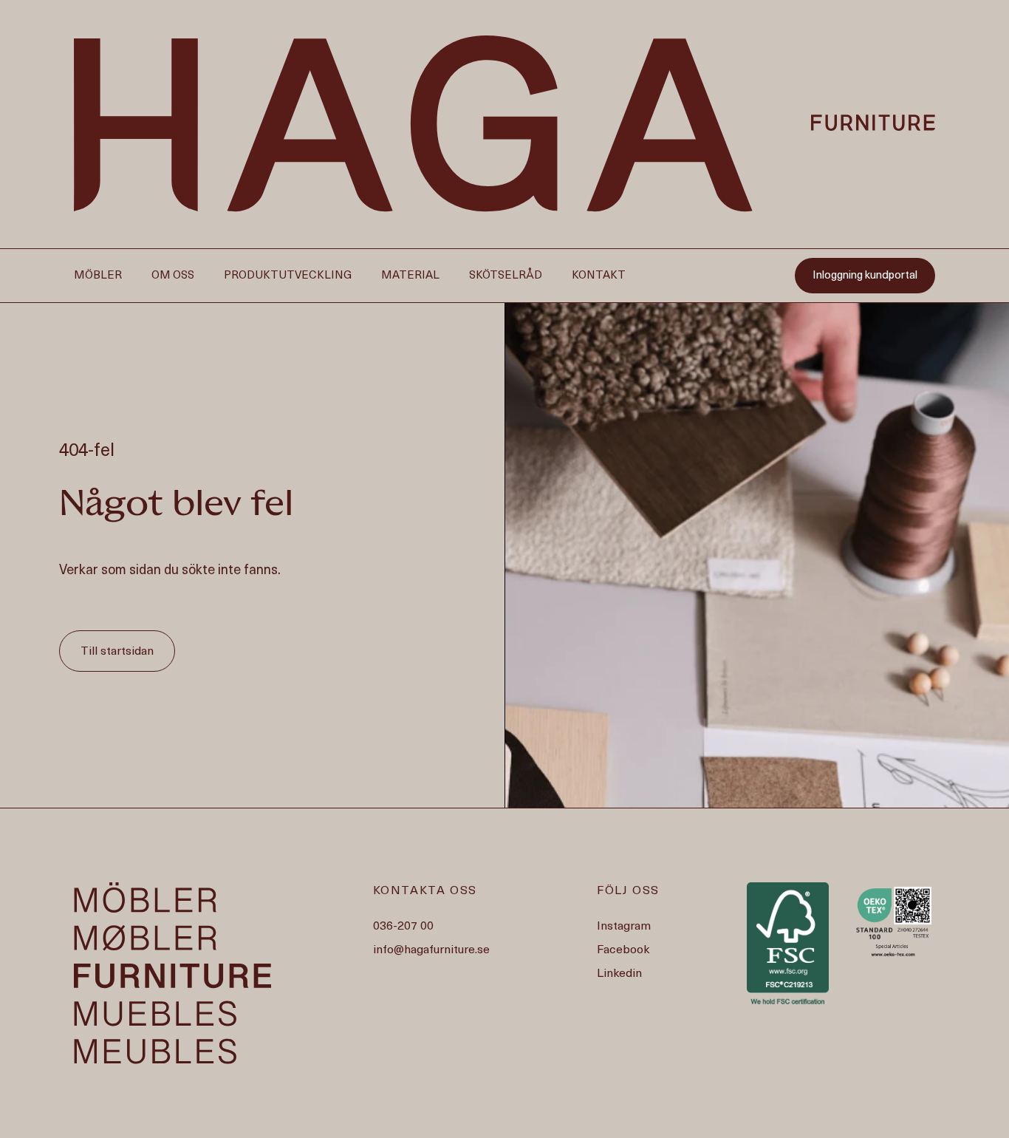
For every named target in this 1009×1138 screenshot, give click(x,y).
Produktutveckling (288, 276)
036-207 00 (403, 927)
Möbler (98, 276)
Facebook (623, 950)
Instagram (624, 927)
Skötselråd (505, 276)
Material (410, 276)
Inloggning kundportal (865, 276)
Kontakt (599, 276)
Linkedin (619, 974)
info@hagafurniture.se (431, 950)
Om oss (172, 276)
